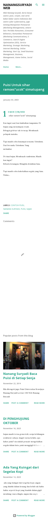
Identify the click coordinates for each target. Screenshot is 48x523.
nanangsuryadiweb (17, 6)
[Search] (36, 4)
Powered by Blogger (25, 515)
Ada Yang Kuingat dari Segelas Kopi (21, 469)
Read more (39, 403)
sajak (29, 209)
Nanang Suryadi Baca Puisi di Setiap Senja (20, 375)
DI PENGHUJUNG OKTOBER (16, 420)
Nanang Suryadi (11, 209)
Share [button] (6, 213)
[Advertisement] (24, 309)
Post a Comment (20, 403)
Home (6, 67)
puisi (23, 209)
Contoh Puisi (17, 205)
